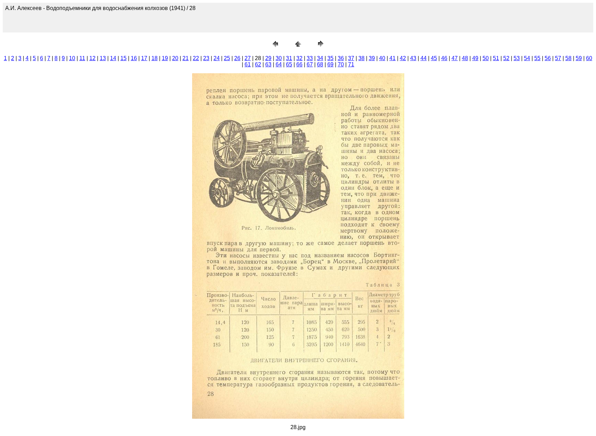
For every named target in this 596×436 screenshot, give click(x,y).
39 (372, 58)
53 (517, 58)
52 (506, 58)
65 (289, 64)
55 (537, 58)
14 (113, 58)
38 (361, 58)
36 (341, 58)
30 (279, 58)
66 (299, 64)
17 (144, 58)
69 (330, 64)
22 (196, 58)
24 (216, 58)
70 (341, 64)
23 (206, 58)
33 (310, 58)
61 (248, 64)
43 (413, 58)
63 (268, 64)
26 (237, 58)
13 (103, 58)
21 (185, 58)
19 (165, 58)
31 (289, 58)
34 (320, 58)
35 (330, 58)
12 (92, 58)
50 (486, 58)
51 (496, 58)
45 (434, 58)
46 (444, 58)
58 (568, 58)
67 (310, 64)
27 (248, 58)
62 (258, 64)
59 (579, 58)
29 (268, 58)
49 (475, 58)
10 (72, 58)
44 (423, 58)
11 (82, 58)
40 (382, 58)
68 (320, 64)
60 (589, 58)
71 (351, 64)
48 (465, 58)
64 (279, 64)
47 (454, 58)
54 (527, 58)
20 (175, 58)
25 (227, 58)
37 (351, 58)
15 (123, 58)
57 (558, 58)
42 (403, 58)
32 (299, 58)
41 (392, 58)
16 (134, 58)
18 (154, 58)
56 (548, 58)
